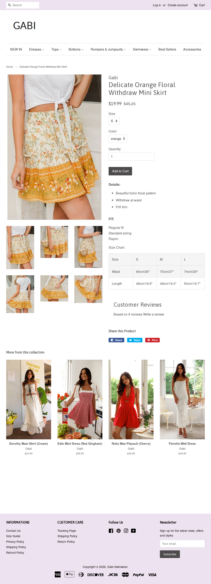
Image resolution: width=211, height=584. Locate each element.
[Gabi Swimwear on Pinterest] (118, 531)
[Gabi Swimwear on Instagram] (126, 531)
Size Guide (13, 536)
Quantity (115, 149)
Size (112, 113)
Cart (202, 5)
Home (9, 66)
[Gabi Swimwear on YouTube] (133, 531)
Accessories (192, 49)
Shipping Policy (16, 547)
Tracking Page (66, 530)
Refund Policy (15, 552)
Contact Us (13, 530)
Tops (55, 49)
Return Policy (66, 541)
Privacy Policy (15, 541)
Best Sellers (167, 49)
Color (113, 131)
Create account (178, 5)
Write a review (153, 314)
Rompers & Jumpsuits (107, 49)
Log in (157, 5)
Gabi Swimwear (117, 567)
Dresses (35, 49)
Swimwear (141, 49)
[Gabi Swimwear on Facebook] (111, 531)
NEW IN (16, 49)
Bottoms (75, 49)
